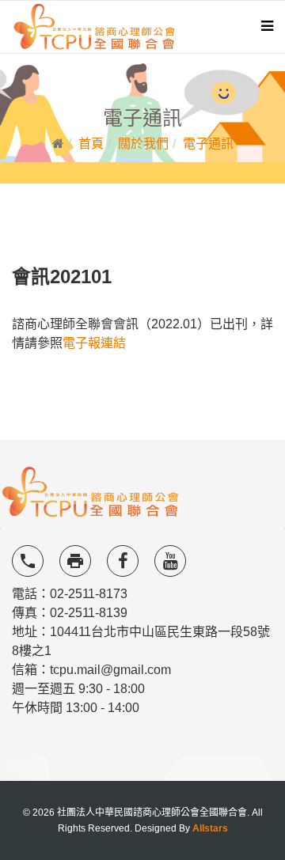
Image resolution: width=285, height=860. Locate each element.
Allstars (210, 828)
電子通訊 (208, 143)
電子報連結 (94, 343)
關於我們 (143, 143)
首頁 (91, 143)
